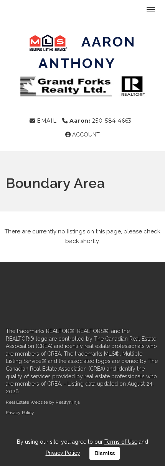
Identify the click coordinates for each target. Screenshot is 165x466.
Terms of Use (120, 442)
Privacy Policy (20, 412)
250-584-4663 (100, 120)
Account (85, 134)
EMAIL (45, 120)
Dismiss (104, 453)
